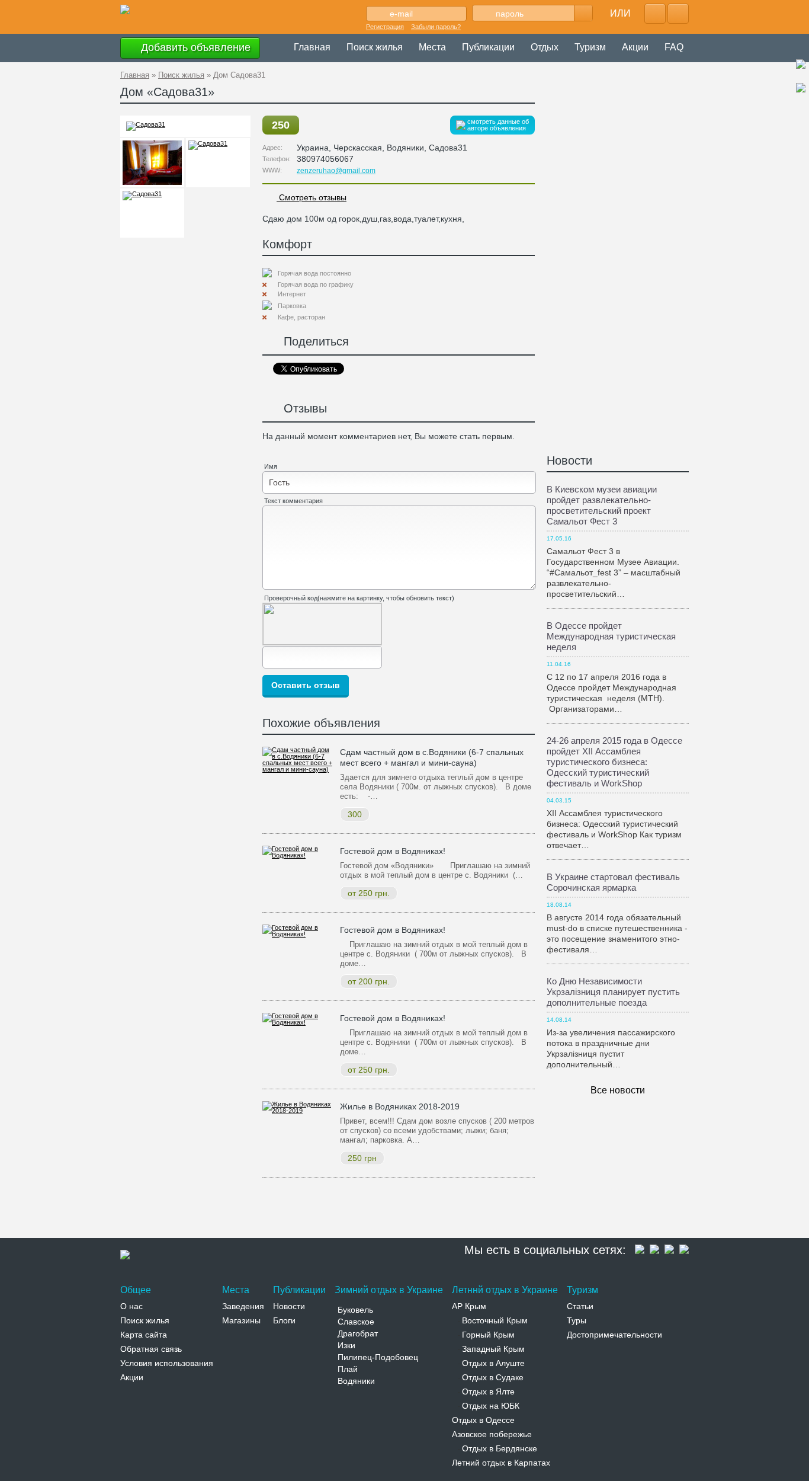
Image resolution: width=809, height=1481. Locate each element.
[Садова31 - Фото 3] (152, 162)
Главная (312, 47)
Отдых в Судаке (493, 1377)
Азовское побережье (492, 1434)
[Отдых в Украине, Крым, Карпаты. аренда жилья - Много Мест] (125, 10)
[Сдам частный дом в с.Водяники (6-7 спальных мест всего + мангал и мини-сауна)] (298, 769)
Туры (576, 1320)
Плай (348, 1369)
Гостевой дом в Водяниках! (392, 851)
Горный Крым (488, 1334)
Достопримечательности (614, 1334)
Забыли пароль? (436, 26)
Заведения (243, 1306)
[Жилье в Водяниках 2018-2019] (298, 1110)
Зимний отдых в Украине (389, 1290)
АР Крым (469, 1306)
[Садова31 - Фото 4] (218, 162)
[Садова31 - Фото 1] (145, 124)
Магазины (241, 1320)
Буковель (355, 1309)
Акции (635, 47)
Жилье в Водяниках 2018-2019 (400, 1106)
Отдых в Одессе (483, 1420)
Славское (356, 1321)
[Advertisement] (335, 1210)
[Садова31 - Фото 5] (152, 213)
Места (432, 47)
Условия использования (166, 1363)
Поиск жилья (374, 47)
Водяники (356, 1381)
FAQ (673, 47)
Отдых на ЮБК (490, 1405)
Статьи (580, 1306)
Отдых (544, 47)
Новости (569, 460)
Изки (346, 1345)
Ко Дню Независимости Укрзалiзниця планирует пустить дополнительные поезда (613, 991)
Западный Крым (493, 1349)
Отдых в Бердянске (499, 1448)
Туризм (590, 47)
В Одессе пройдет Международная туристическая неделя (611, 636)
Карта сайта (143, 1334)
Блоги (284, 1320)
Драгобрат (358, 1333)
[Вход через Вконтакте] (678, 14)
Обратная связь (151, 1349)
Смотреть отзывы (311, 197)
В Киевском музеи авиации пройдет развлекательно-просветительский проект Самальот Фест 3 (602, 505)
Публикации (488, 47)
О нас (131, 1306)
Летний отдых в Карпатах (501, 1462)
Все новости (617, 1090)
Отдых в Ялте (488, 1391)
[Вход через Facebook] (655, 14)
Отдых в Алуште (493, 1363)
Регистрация (385, 26)
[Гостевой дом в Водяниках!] (298, 855)
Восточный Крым (495, 1320)
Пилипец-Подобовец (378, 1357)
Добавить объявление (194, 47)
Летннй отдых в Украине (505, 1290)
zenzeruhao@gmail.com (336, 171)
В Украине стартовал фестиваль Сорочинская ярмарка (613, 882)
